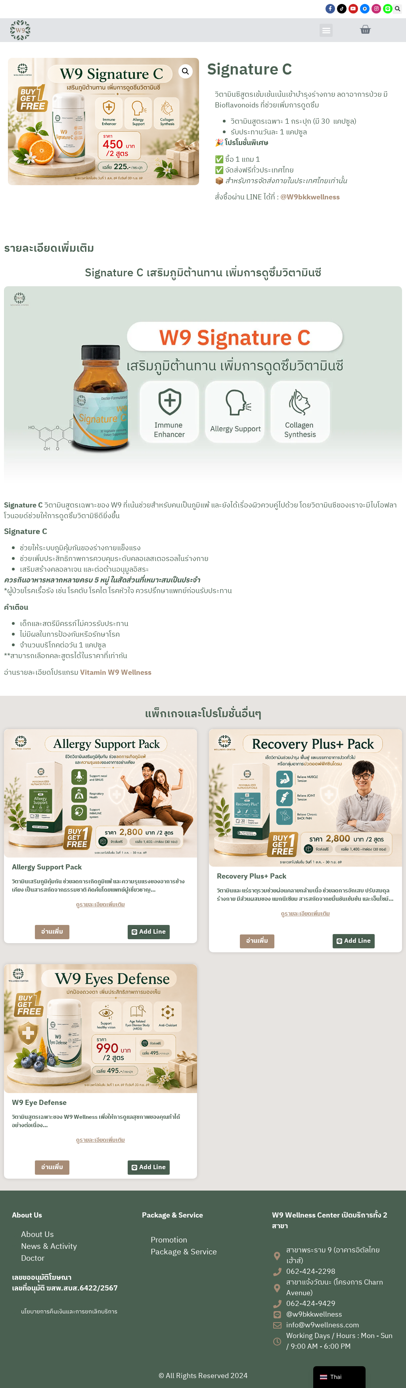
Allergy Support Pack (47, 867)
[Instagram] (376, 8)
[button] (397, 9)
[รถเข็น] (365, 30)
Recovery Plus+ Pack (251, 877)
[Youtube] (353, 8)
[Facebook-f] (330, 8)
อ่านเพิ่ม (52, 932)
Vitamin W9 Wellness (115, 673)
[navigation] (339, 1377)
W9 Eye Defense (39, 1103)
